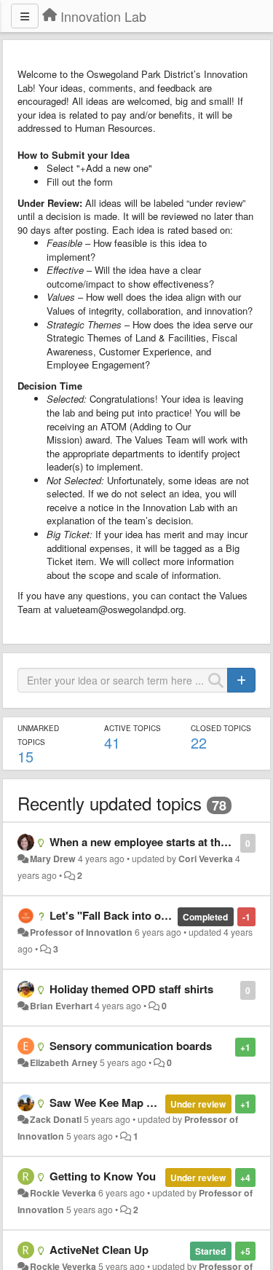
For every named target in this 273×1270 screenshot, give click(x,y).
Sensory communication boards (131, 1046)
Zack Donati (56, 1119)
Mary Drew (53, 858)
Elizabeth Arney (64, 1062)
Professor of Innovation (81, 932)
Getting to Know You (103, 1176)
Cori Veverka (205, 858)
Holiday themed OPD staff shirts (131, 989)
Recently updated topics (109, 803)
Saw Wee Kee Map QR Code (121, 1103)
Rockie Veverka (63, 1192)
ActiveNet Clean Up (99, 1250)
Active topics (132, 728)
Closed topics (221, 728)
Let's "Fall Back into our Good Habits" (147, 915)
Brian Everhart (61, 1005)
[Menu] (25, 16)
